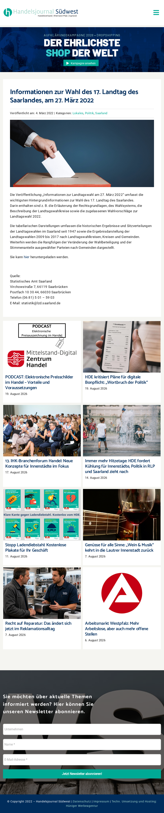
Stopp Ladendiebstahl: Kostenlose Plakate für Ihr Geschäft (42, 509)
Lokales (78, 113)
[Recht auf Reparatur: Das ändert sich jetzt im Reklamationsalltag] (42, 593)
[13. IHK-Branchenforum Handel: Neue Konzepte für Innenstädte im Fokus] (42, 431)
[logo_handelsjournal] (41, 8)
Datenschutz (82, 801)
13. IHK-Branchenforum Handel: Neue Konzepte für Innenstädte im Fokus (42, 425)
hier (27, 257)
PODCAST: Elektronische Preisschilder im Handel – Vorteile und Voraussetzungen (42, 341)
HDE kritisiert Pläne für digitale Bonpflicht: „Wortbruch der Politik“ (122, 341)
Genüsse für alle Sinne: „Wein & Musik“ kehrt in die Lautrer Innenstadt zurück (122, 509)
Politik (89, 113)
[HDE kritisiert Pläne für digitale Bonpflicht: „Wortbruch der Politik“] (122, 347)
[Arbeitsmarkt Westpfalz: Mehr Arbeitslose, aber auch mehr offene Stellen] (122, 593)
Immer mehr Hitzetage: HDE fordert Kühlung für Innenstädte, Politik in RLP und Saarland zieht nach (122, 423)
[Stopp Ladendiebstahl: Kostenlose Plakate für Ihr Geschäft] (42, 515)
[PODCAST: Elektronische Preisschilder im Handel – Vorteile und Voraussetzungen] (42, 347)
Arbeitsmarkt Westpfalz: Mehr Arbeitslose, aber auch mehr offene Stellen (122, 587)
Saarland (101, 113)
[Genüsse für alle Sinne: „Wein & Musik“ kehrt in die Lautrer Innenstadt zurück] (122, 515)
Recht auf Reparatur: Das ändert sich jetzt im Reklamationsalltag (42, 587)
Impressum (101, 801)
